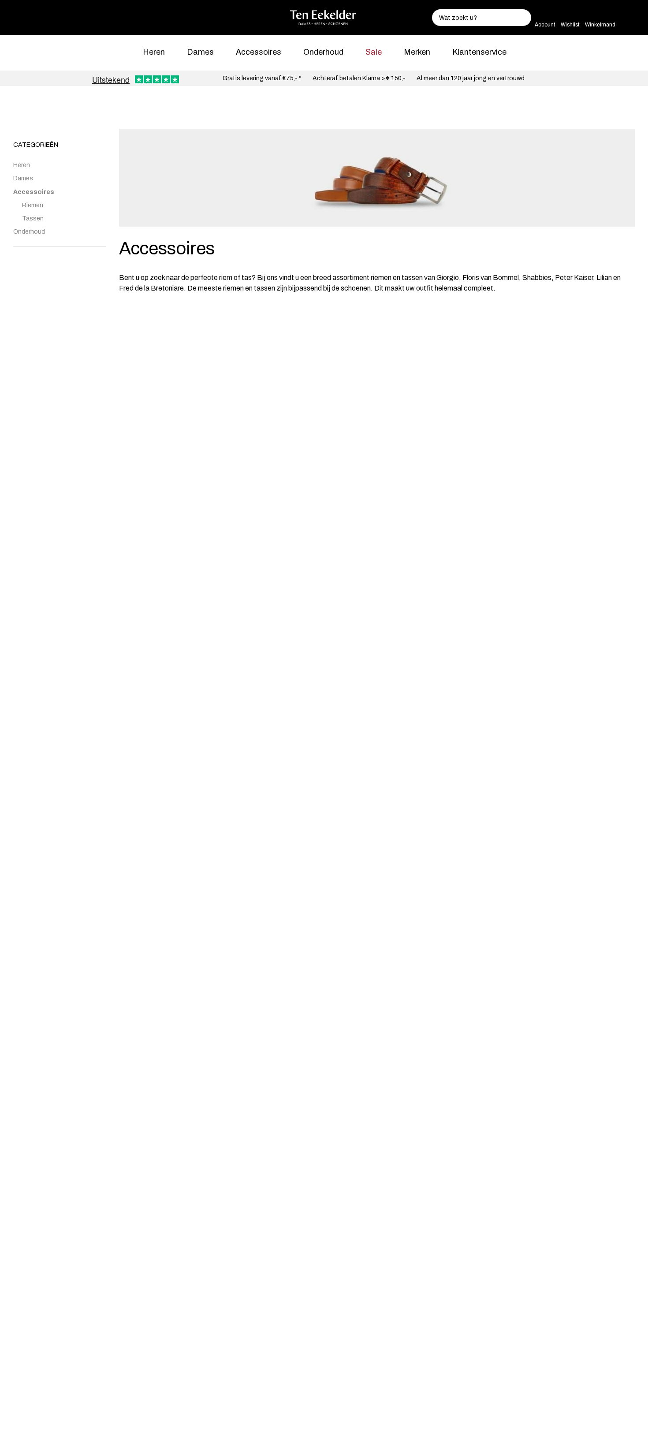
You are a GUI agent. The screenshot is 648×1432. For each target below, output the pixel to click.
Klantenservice (479, 52)
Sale (373, 52)
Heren (154, 52)
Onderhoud (323, 52)
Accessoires (258, 52)
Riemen (32, 205)
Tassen (33, 218)
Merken (417, 52)
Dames (200, 52)
